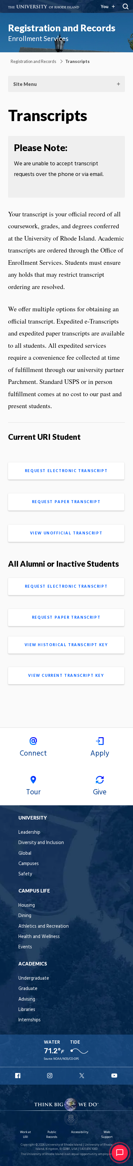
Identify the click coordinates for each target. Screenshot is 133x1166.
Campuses (28, 864)
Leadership (29, 832)
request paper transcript (66, 502)
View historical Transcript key (66, 645)
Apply (99, 753)
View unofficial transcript (66, 533)
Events (25, 947)
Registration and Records (61, 27)
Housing (26, 905)
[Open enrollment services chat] (120, 1153)
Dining (24, 916)
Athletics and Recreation (43, 926)
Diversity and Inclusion (41, 843)
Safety (25, 874)
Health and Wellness (39, 937)
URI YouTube (114, 1075)
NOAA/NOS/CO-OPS (66, 1059)
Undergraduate (33, 978)
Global (24, 853)
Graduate (27, 989)
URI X (82, 1075)
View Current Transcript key (66, 675)
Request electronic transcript (66, 471)
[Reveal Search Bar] (125, 6)
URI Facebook (18, 1075)
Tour (33, 792)
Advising (26, 999)
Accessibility (79, 1132)
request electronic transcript (66, 586)
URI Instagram (50, 1075)
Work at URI (25, 1134)
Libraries (26, 1010)
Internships (29, 1020)
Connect (33, 753)
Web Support (107, 1134)
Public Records (51, 1134)
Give (100, 792)
